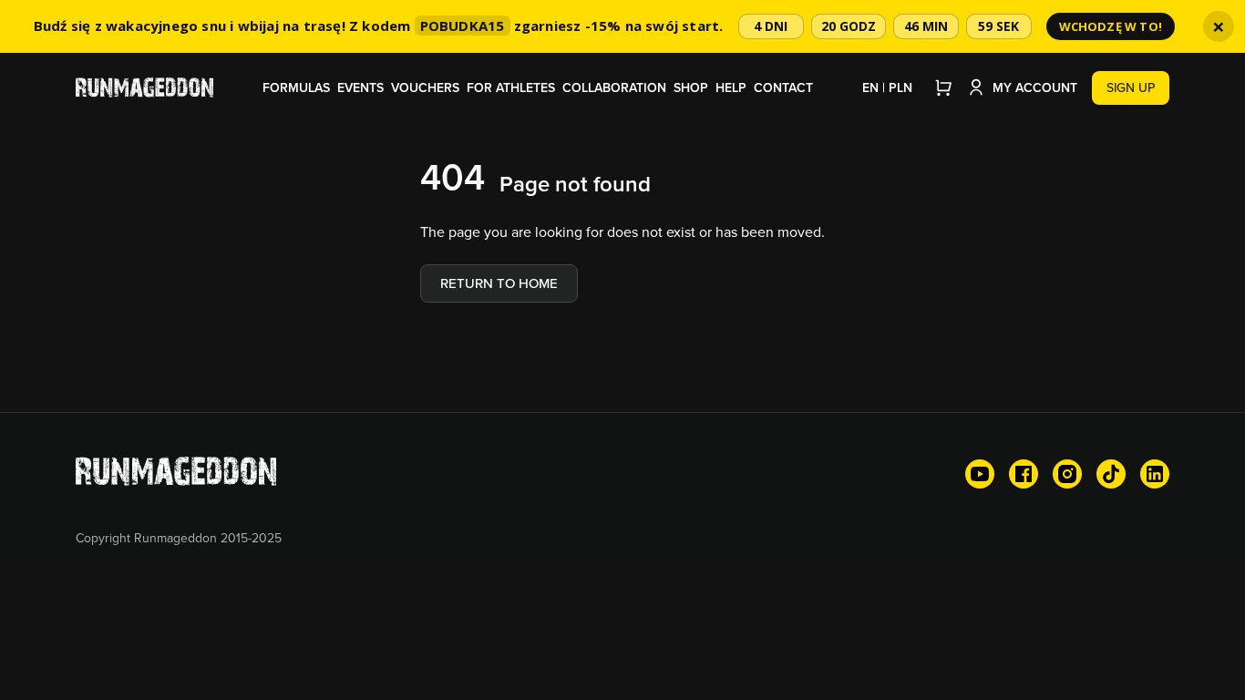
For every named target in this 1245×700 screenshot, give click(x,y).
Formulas (296, 87)
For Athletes (511, 87)
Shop (691, 87)
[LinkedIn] (1154, 474)
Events (360, 87)
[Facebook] (1023, 474)
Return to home (499, 283)
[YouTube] (979, 474)
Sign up (1130, 87)
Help (730, 87)
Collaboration (614, 87)
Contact (783, 87)
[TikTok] (1111, 474)
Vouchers (425, 87)
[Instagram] (1067, 474)
